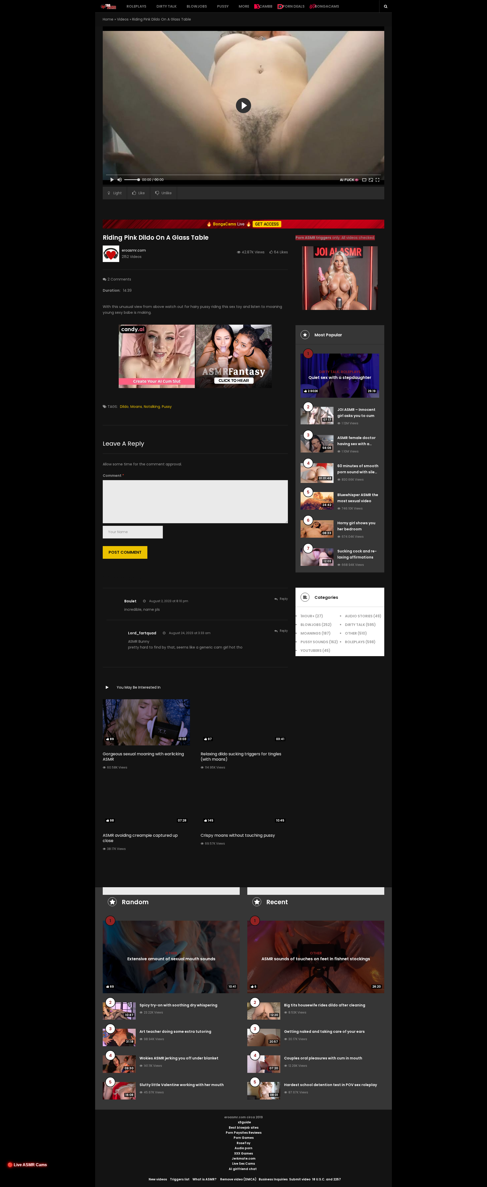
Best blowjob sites (243, 1127)
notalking (152, 406)
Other (351, 633)
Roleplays (136, 6)
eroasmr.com (134, 250)
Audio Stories (359, 616)
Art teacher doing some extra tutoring (175, 1031)
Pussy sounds (314, 641)
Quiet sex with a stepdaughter (339, 377)
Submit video (299, 1179)
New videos (158, 1179)
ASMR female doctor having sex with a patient (356, 443)
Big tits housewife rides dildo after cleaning (324, 1005)
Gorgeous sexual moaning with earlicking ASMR (143, 756)
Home (108, 19)
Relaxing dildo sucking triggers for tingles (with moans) (241, 756)
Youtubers (311, 650)
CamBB (265, 6)
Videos (123, 19)
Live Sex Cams (243, 1163)
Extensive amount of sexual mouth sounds (171, 959)
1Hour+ (308, 616)
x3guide (244, 1122)
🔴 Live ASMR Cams (27, 1165)
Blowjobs (197, 6)
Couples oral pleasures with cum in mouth (323, 1058)
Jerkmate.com (243, 1158)
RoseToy (243, 1143)
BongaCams (327, 6)
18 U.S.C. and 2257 (326, 1179)
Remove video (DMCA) (238, 1179)
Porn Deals (294, 6)
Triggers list (179, 1179)
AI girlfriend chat (243, 1169)
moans (136, 406)
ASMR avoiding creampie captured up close (140, 838)
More (244, 6)
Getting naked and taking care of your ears (324, 1031)
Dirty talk (166, 6)
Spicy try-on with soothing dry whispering (178, 1005)
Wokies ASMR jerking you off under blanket (179, 1058)
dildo (124, 406)
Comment (113, 475)
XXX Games (243, 1153)
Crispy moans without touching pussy (238, 835)
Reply (284, 599)
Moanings (311, 633)
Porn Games (244, 1138)
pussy (167, 406)
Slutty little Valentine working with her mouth (182, 1084)
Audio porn (243, 1148)
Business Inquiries (273, 1179)
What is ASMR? (204, 1179)
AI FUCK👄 (349, 180)
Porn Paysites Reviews (244, 1132)
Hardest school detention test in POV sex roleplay (330, 1084)
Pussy (223, 6)
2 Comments (119, 279)
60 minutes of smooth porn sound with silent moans (358, 472)
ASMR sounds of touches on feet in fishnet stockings (316, 959)
